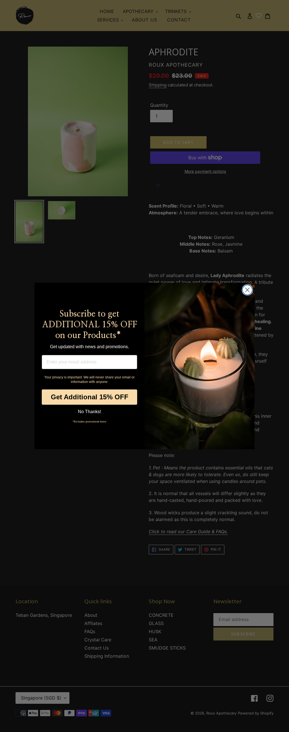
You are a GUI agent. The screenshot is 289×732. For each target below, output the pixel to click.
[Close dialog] (247, 290)
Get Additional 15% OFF (89, 397)
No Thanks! (89, 411)
